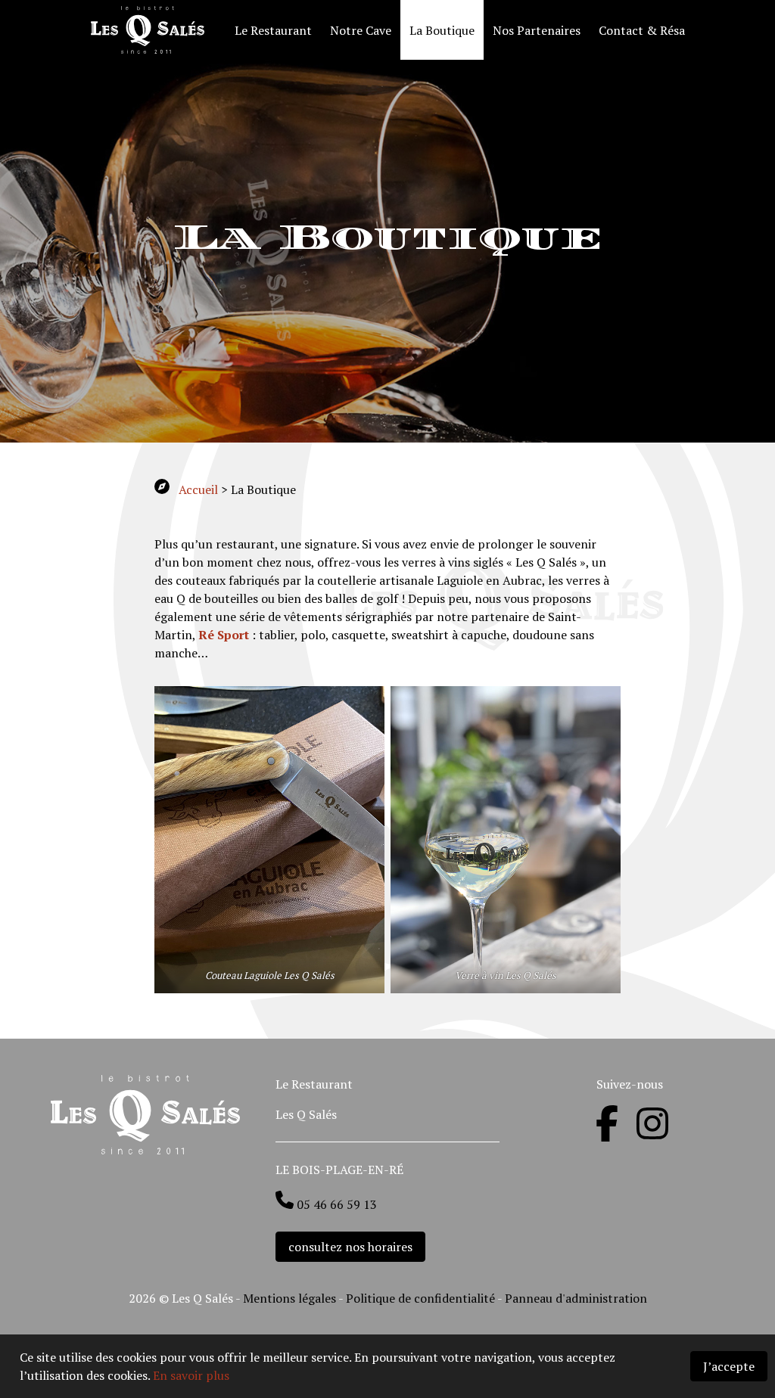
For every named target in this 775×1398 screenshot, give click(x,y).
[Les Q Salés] (154, 30)
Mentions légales (289, 1298)
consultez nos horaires (350, 1246)
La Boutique (442, 30)
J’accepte (729, 1366)
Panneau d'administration (576, 1298)
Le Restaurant (273, 30)
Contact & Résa (642, 30)
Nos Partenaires (536, 30)
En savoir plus (191, 1375)
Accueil (198, 489)
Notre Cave (360, 30)
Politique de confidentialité (421, 1298)
